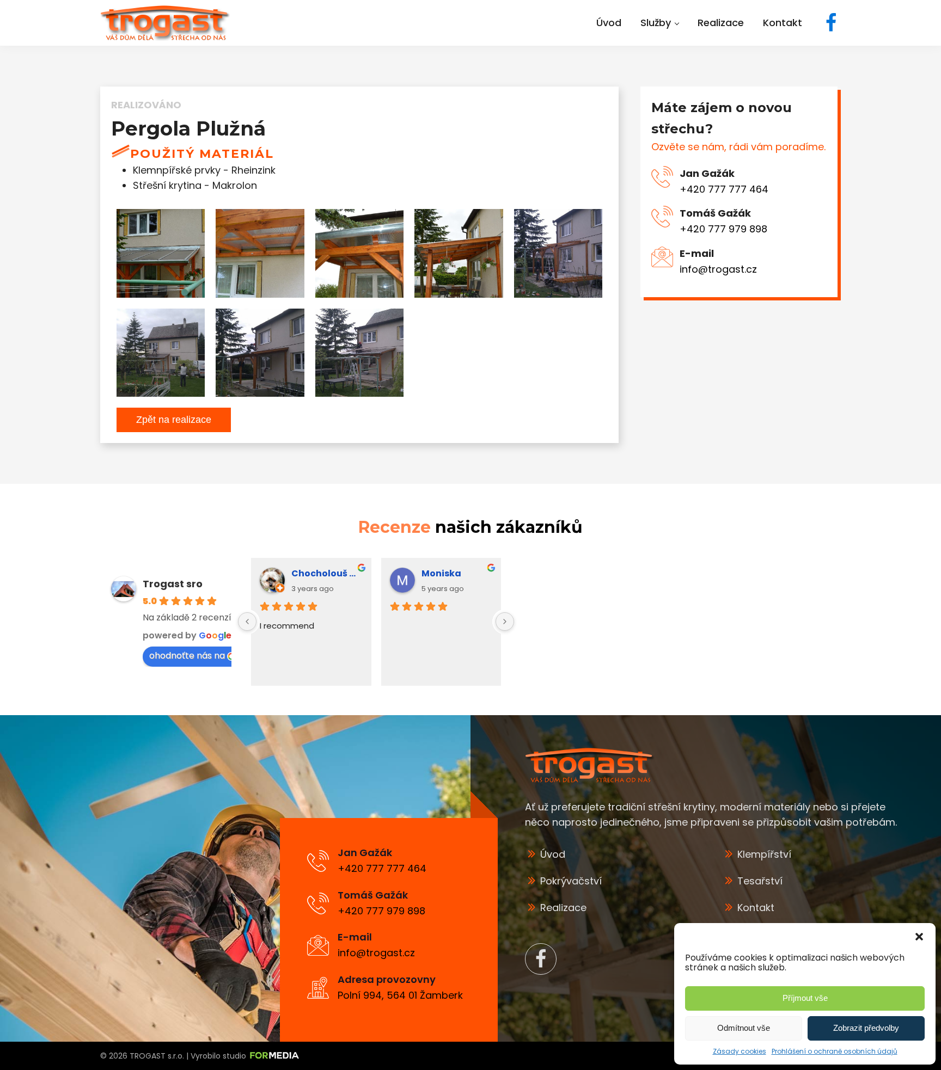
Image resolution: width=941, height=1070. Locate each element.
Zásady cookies (739, 1051)
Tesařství (760, 881)
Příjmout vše (805, 998)
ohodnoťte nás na (187, 655)
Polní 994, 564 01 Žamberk (400, 995)
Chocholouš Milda (326, 573)
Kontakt (755, 907)
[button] (919, 936)
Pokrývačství (571, 881)
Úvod (552, 854)
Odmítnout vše (743, 1027)
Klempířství (764, 854)
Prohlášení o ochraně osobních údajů (834, 1051)
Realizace (563, 907)
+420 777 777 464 (724, 188)
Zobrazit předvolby (866, 1027)
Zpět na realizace (173, 419)
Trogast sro (173, 584)
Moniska (441, 573)
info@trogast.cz (718, 269)
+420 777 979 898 (723, 229)
